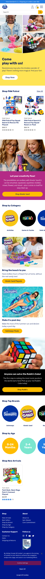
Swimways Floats (12, 331)
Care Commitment (28, 522)
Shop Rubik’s (22, 389)
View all (40, 91)
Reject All (22, 569)
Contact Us (6, 536)
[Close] (41, 553)
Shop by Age (6, 525)
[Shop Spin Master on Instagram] (23, 536)
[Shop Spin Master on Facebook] (26, 536)
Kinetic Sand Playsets (13, 281)
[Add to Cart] (19, 112)
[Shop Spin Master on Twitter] (33, 536)
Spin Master (26, 520)
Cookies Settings (22, 563)
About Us (25, 518)
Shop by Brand (7, 522)
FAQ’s (4, 538)
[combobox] (22, 12)
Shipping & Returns (9, 540)
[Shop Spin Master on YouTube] (30, 536)
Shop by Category (8, 527)
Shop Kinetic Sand (22, 194)
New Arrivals (6, 518)
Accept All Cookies (22, 575)
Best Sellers (6, 520)
